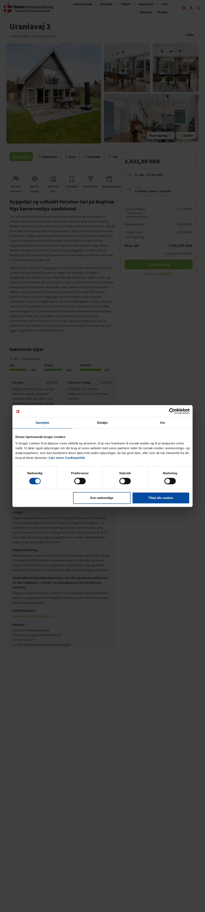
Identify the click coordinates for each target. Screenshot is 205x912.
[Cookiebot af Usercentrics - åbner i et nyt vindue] (172, 411)
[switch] (80, 481)
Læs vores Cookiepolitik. (67, 457)
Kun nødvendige (101, 497)
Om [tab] (162, 422)
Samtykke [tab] (42, 422)
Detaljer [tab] (102, 422)
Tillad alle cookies (160, 497)
